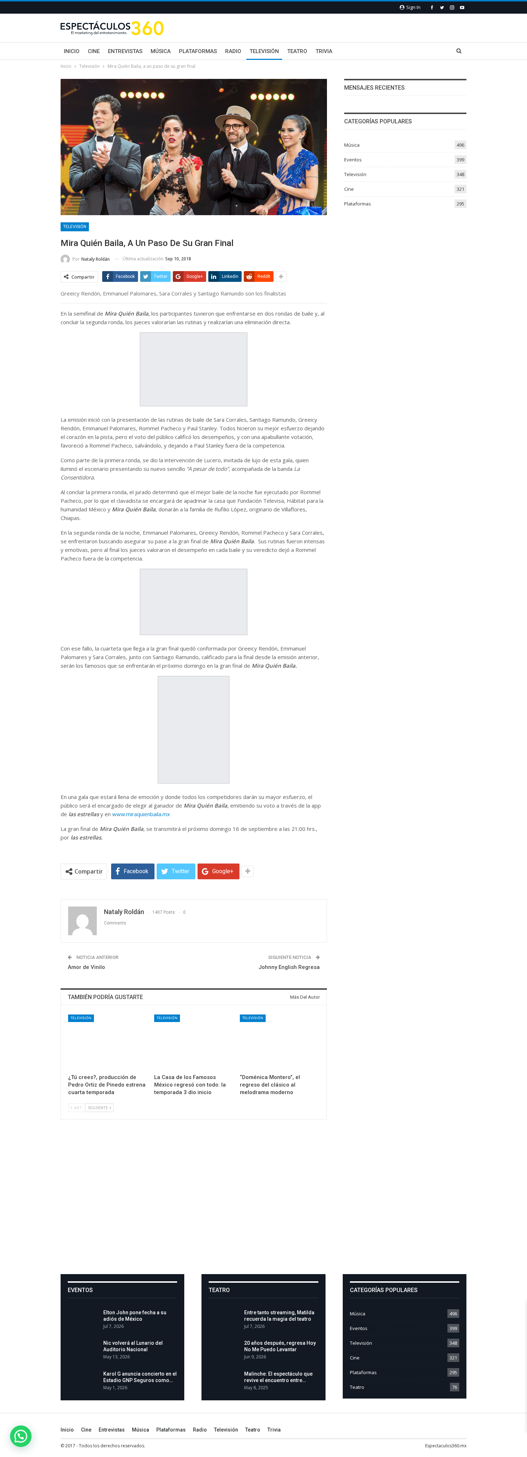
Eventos (353, 159)
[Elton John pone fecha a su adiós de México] (83, 1320)
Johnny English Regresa (289, 967)
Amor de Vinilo (86, 967)
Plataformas (198, 51)
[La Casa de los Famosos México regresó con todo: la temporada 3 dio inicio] (194, 1042)
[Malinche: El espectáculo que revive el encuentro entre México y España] (224, 1382)
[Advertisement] (263, 1203)
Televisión (264, 51)
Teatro (297, 51)
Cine (94, 51)
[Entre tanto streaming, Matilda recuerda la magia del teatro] (224, 1320)
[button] (21, 1436)
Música (161, 51)
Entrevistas (125, 51)
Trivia (323, 51)
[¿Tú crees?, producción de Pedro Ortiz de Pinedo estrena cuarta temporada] (108, 1042)
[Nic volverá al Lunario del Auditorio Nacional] (83, 1351)
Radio (233, 51)
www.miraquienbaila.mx (141, 814)
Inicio (72, 51)
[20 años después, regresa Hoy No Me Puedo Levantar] (224, 1351)
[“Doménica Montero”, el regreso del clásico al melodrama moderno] (279, 1042)
